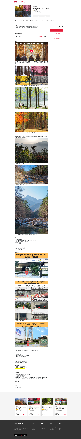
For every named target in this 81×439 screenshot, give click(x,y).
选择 (45, 36)
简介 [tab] (27, 20)
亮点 (15, 20)
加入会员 (62, 1)
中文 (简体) (47, 1)
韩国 (36, 6)
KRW (53, 1)
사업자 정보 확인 (26, 428)
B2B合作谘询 (51, 428)
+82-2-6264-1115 (43, 425)
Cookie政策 (33, 430)
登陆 (57, 1)
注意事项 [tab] (36, 20)
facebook (60, 425)
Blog (59, 429)
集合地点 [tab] (31, 20)
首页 (33, 6)
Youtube (60, 428)
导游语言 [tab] (52, 20)
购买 (57, 30)
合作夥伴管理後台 (52, 429)
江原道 (39, 6)
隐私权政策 (33, 429)
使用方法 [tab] (42, 20)
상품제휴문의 (51, 425)
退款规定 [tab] (47, 20)
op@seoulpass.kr (43, 428)
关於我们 (33, 425)
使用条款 (33, 428)
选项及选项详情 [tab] (21, 20)
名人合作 (51, 430)
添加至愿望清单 (57, 33)
